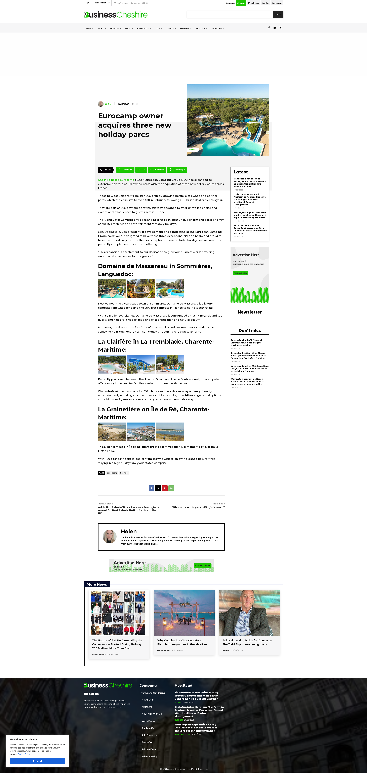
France (123, 472)
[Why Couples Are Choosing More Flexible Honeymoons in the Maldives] (184, 613)
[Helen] (101, 104)
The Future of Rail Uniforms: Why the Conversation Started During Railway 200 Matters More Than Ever (117, 644)
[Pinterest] (165, 488)
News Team (98, 654)
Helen (108, 104)
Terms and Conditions (153, 693)
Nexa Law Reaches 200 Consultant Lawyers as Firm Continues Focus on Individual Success (250, 229)
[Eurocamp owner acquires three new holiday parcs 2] (141, 364)
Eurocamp (112, 472)
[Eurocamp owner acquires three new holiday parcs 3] (141, 432)
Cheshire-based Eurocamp (116, 179)
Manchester (253, 2)
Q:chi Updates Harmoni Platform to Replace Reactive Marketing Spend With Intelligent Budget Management (250, 199)
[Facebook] (269, 28)
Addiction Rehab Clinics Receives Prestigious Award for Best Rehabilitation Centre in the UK (128, 510)
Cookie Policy (24, 754)
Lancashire (277, 2)
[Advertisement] (183, 54)
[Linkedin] (275, 28)
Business (179, 702)
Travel (193, 149)
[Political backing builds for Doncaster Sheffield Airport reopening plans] (249, 613)
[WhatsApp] (171, 488)
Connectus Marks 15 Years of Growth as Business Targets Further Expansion (246, 342)
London (265, 2)
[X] (280, 28)
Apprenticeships (183, 734)
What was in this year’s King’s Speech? (198, 507)
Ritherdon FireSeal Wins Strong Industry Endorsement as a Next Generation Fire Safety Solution (250, 182)
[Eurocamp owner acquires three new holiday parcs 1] (141, 288)
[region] (37, 751)
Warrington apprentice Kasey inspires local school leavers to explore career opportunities (250, 215)
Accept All (37, 761)
